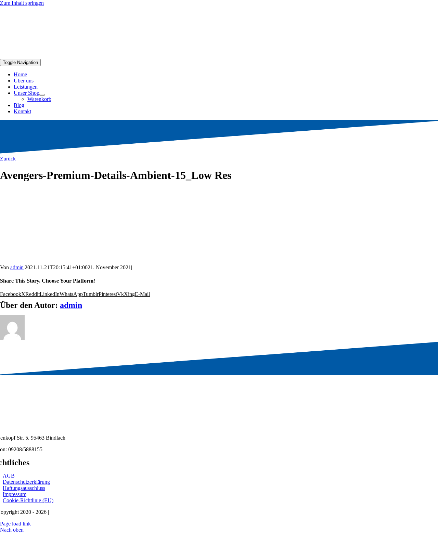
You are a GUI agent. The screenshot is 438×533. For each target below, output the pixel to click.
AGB (9, 476)
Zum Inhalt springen (22, 3)
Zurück (8, 158)
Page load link (15, 523)
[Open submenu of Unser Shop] (42, 95)
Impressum (14, 494)
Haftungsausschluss (24, 488)
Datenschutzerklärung (26, 482)
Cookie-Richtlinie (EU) (28, 500)
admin (17, 267)
